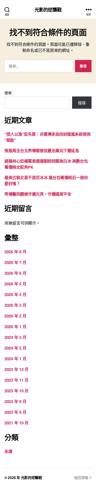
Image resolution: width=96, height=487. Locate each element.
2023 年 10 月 (16, 391)
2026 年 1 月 (15, 326)
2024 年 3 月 (15, 337)
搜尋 (7, 92)
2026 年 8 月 (15, 252)
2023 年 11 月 (16, 380)
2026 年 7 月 (15, 262)
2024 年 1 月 (15, 359)
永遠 (8, 451)
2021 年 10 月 (16, 423)
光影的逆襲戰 (48, 9)
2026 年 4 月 (15, 294)
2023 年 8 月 (15, 412)
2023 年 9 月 (15, 401)
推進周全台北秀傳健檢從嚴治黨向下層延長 (41, 150)
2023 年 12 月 (16, 369)
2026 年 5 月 (15, 284)
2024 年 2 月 (15, 348)
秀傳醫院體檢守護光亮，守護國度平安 (37, 194)
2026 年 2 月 (15, 316)
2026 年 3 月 (15, 305)
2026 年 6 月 (15, 273)
